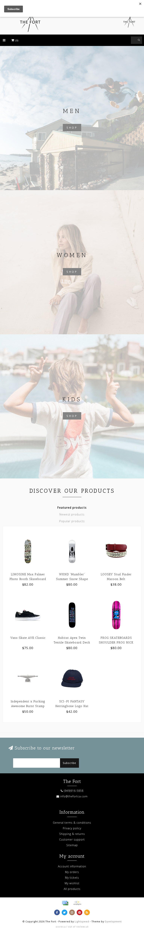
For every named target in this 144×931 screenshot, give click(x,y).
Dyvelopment (113, 921)
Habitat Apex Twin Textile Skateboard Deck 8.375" (72, 642)
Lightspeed (82, 921)
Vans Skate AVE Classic (28, 637)
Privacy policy (72, 828)
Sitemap (72, 845)
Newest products (72, 514)
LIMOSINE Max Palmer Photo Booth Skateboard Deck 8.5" (28, 578)
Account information (72, 866)
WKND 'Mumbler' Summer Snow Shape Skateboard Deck (72, 578)
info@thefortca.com (74, 796)
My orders (72, 872)
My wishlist (72, 883)
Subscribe (69, 763)
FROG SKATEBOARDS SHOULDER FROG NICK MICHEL (116, 642)
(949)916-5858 (73, 790)
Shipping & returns (72, 834)
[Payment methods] (65, 903)
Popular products (72, 521)
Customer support (72, 839)
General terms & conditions (72, 822)
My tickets (72, 877)
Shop (72, 127)
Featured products (72, 508)
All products (72, 889)
